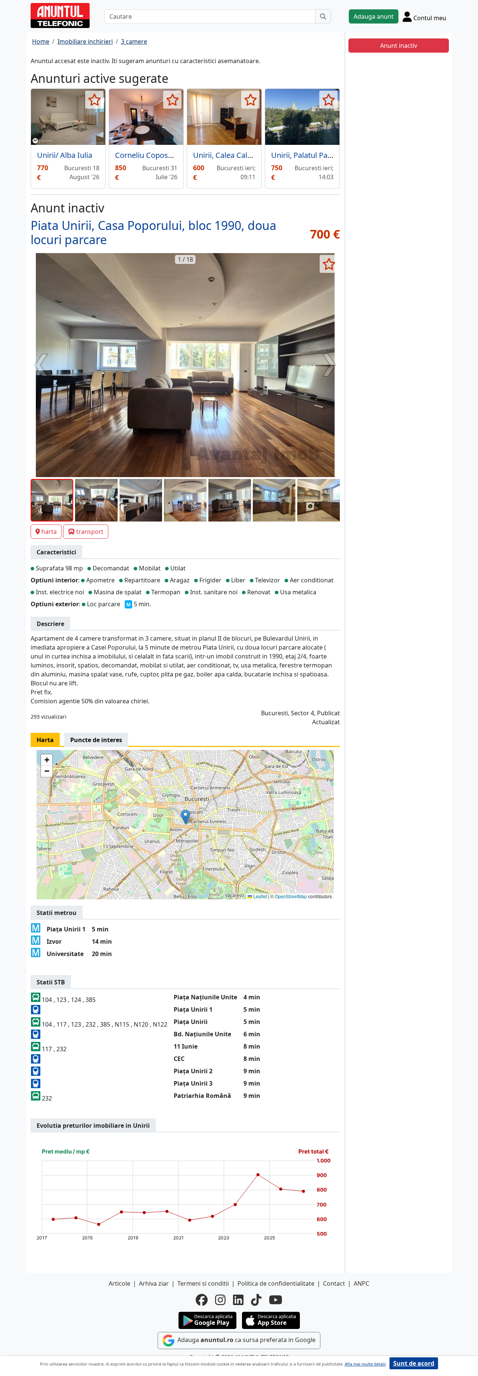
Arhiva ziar (154, 1283)
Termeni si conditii (203, 1283)
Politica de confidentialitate (276, 1283)
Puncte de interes (96, 740)
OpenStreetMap (291, 896)
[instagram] (220, 1300)
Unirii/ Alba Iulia (64, 155)
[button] (185, 817)
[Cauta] (323, 16)
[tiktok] (256, 1300)
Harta (45, 740)
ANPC (361, 1283)
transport (89, 531)
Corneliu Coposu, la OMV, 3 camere (176, 155)
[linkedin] (238, 1300)
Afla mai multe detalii (365, 1364)
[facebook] (202, 1300)
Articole (119, 1283)
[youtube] (275, 1300)
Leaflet (259, 896)
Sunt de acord (413, 1363)
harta (49, 531)
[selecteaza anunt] (94, 100)
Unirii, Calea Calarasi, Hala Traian (250, 155)
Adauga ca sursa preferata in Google (246, 1340)
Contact (334, 1283)
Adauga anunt (374, 16)
